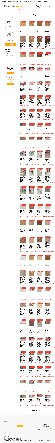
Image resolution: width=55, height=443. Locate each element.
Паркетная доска (4, 1)
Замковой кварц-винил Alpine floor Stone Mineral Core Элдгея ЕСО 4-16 (47, 402)
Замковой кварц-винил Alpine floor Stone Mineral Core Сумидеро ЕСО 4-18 (47, 387)
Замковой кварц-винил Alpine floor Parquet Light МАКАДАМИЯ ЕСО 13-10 (47, 280)
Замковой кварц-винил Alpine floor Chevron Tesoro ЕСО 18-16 (39, 29)
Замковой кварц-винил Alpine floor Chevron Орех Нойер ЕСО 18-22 (39, 60)
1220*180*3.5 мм (8, 27)
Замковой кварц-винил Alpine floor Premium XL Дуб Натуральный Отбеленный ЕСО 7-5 (31, 311)
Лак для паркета (39, 1)
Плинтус (21, 1)
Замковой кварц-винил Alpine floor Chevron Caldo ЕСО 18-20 (22, 30)
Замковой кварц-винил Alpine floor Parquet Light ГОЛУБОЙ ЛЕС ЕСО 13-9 (22, 213)
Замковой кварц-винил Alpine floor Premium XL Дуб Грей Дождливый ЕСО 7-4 (47, 295)
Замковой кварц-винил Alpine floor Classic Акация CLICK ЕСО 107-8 (47, 60)
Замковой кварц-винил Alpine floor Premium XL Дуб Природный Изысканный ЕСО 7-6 (47, 311)
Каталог (39, 419)
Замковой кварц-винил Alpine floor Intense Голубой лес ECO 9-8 (22, 179)
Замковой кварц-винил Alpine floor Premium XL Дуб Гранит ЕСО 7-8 (39, 295)
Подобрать (10, 44)
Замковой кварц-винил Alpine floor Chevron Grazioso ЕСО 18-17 (31, 29)
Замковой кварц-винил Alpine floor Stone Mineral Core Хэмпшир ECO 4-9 (22, 402)
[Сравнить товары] (48, 6)
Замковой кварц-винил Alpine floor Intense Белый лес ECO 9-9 (39, 161)
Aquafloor (7, 22)
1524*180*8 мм (8, 33)
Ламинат (17, 1)
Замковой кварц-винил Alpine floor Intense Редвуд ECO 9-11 (23, 197)
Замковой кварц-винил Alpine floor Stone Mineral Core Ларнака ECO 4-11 (31, 373)
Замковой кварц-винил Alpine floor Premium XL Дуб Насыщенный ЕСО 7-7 (22, 311)
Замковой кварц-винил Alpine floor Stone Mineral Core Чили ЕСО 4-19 (31, 402)
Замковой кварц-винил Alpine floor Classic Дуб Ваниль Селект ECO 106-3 (39, 74)
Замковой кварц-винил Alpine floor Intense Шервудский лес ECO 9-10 (39, 197)
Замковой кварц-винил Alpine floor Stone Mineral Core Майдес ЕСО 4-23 (39, 373)
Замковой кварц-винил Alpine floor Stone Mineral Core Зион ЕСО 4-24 (47, 359)
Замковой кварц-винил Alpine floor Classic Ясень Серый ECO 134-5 (39, 88)
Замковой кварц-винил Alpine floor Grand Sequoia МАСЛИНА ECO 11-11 (22, 143)
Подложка (25, 1)
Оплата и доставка (39, 421)
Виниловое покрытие (11, 1)
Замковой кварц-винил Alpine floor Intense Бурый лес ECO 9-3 (47, 161)
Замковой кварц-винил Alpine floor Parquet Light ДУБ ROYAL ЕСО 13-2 (31, 213)
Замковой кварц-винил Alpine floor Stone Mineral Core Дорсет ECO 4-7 (39, 359)
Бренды (44, 423)
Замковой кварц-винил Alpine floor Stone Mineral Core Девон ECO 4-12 (31, 359)
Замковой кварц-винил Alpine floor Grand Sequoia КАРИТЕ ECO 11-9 (39, 116)
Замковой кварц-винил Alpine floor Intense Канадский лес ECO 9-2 (39, 179)
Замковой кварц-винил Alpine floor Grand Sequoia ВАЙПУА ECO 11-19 (22, 102)
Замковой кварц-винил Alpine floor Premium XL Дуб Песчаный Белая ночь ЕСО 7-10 (39, 311)
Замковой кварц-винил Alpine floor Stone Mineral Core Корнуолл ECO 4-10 (23, 373)
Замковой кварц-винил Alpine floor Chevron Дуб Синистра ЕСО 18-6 (31, 60)
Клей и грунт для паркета (31, 1)
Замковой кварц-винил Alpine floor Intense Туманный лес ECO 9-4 (31, 197)
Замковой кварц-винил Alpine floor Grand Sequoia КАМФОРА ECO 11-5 (31, 116)
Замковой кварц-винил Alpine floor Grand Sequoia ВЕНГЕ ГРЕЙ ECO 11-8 (31, 102)
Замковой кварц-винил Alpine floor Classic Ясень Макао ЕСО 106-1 (31, 88)
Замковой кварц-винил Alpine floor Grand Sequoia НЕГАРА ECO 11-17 (39, 143)
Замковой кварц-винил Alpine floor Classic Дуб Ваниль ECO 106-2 (31, 74)
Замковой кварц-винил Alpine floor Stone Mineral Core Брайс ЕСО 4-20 (31, 344)
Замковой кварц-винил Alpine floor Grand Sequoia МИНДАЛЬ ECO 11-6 (31, 143)
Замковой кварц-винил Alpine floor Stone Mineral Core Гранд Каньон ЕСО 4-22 (22, 358)
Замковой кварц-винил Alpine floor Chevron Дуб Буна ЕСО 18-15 (31, 45)
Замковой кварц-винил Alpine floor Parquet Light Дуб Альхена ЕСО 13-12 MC (39, 213)
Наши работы (39, 423)
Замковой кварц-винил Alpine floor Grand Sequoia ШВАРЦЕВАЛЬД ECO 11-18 (23, 161)
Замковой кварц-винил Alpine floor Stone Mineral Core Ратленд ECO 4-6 (47, 373)
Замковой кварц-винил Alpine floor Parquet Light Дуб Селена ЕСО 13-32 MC (47, 263)
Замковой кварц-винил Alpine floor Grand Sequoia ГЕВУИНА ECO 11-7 (39, 102)
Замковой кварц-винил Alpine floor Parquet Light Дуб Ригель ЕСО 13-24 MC (39, 263)
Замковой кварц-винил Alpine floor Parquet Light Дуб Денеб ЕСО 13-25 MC (47, 229)
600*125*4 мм (8, 34)
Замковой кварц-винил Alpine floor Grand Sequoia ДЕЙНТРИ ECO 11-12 (22, 116)
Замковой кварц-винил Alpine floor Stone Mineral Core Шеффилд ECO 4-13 (39, 401)
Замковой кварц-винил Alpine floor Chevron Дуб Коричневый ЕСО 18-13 (39, 45)
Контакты (39, 429)
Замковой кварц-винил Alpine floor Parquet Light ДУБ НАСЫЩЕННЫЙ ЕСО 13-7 (39, 247)
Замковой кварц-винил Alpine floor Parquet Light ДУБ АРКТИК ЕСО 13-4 (47, 213)
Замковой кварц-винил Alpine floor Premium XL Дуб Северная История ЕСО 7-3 (22, 329)
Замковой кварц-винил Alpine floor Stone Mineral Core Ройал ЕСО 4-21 (31, 387)
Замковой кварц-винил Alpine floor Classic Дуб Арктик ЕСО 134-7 (22, 74)
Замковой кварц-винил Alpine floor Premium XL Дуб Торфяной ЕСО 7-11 (31, 330)
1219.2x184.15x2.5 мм (9, 32)
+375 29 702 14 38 (40, 6)
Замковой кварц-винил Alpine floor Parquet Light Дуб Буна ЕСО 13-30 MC (22, 229)
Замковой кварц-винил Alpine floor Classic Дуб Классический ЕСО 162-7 (22, 88)
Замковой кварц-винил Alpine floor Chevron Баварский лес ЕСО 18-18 (47, 29)
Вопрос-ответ (39, 427)
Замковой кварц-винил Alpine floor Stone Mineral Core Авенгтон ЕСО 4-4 (47, 330)
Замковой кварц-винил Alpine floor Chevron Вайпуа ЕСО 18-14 (22, 45)
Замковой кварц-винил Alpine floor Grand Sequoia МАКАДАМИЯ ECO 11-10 (47, 129)
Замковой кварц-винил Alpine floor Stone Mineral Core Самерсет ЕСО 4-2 (39, 387)
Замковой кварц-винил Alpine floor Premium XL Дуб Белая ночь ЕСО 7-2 (31, 295)
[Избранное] (46, 6)
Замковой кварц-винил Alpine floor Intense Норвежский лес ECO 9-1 (47, 179)
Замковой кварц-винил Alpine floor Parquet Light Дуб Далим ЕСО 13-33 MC (39, 229)
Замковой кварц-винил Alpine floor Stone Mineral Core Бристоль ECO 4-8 (39, 344)
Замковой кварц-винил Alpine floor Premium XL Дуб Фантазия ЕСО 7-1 (39, 330)
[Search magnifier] (50, 428)
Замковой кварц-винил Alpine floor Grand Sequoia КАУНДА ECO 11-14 (47, 116)
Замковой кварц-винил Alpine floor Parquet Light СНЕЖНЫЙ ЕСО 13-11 (22, 295)
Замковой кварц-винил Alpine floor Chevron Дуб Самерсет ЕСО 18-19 (22, 60)
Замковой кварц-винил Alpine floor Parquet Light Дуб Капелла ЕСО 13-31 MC (22, 248)
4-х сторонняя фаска (9, 40)
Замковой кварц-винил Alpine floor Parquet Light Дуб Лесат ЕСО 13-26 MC (31, 248)
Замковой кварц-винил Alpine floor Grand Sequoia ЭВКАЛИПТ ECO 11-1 (31, 161)
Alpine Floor (7, 21)
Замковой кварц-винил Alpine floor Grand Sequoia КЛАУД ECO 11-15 (31, 129)
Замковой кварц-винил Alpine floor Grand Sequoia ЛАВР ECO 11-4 (39, 130)
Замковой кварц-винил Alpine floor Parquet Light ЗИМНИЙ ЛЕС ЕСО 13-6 (39, 280)
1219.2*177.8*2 (8, 26)
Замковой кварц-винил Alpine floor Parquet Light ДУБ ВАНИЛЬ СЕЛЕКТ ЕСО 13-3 (31, 229)
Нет (6, 41)
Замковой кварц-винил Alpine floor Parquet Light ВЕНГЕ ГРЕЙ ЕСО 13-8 (47, 197)
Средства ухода (45, 1)
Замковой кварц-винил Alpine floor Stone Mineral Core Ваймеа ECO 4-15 (47, 344)
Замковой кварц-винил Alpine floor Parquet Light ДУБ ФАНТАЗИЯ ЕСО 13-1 (22, 279)
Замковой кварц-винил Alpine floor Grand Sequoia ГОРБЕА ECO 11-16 (47, 102)
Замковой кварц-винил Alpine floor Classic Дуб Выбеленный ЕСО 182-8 (47, 74)
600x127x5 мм (8, 35)
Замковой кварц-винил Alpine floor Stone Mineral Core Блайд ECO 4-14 (22, 344)
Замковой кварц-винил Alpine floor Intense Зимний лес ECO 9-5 (31, 179)
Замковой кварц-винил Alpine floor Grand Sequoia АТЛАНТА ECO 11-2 (47, 88)
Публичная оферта (45, 424)
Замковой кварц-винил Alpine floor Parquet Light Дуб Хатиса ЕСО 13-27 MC (31, 280)
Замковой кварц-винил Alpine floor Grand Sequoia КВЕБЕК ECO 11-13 (22, 129)
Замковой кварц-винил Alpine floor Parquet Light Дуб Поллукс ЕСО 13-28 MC (31, 263)
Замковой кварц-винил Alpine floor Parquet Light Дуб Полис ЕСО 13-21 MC (22, 263)
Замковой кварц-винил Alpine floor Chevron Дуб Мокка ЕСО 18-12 (47, 45)
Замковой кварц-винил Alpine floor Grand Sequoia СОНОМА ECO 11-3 (47, 143)
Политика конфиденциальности (46, 426)
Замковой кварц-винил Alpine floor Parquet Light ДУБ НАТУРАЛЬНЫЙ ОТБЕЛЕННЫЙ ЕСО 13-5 (47, 246)
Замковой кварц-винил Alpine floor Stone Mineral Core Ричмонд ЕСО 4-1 (22, 387)
